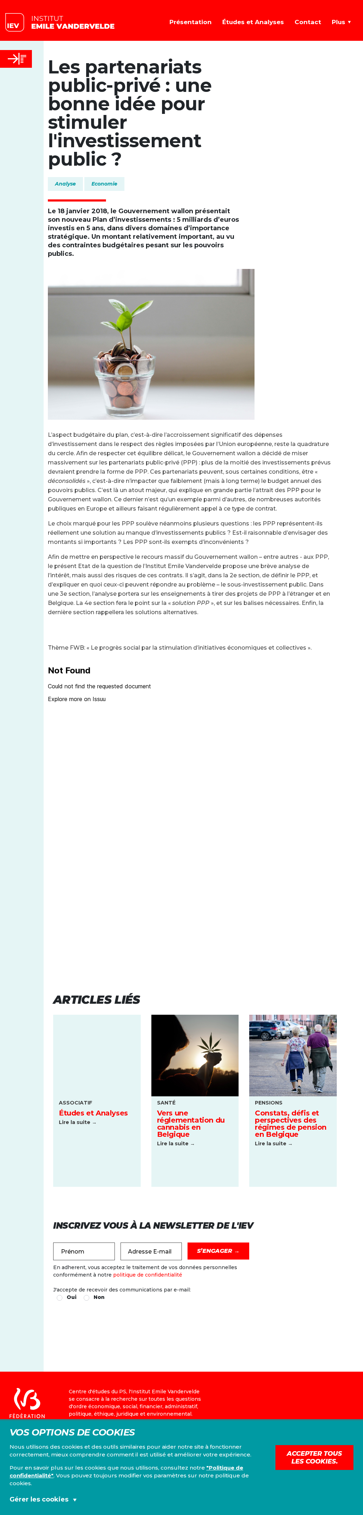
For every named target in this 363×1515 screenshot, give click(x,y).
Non (99, 1297)
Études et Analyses (253, 22)
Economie (104, 184)
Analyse (65, 184)
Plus (338, 22)
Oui (72, 1297)
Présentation (190, 22)
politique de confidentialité (147, 1275)
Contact (308, 22)
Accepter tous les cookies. (314, 1457)
